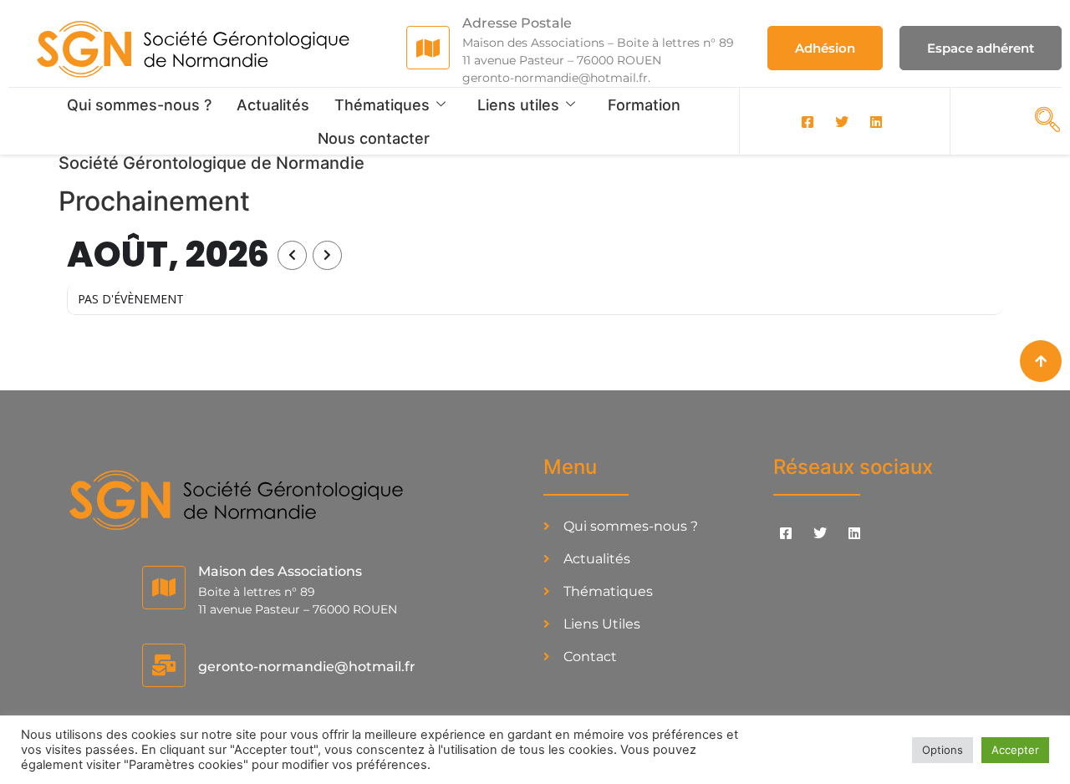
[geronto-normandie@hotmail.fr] (164, 665)
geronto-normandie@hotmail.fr (306, 667)
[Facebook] (807, 121)
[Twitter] (841, 121)
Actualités (273, 105)
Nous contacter (374, 138)
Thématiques (382, 105)
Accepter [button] (1015, 749)
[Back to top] (1041, 361)
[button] (1042, 119)
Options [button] (942, 749)
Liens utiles (518, 105)
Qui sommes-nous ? (139, 105)
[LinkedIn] (876, 121)
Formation (644, 105)
